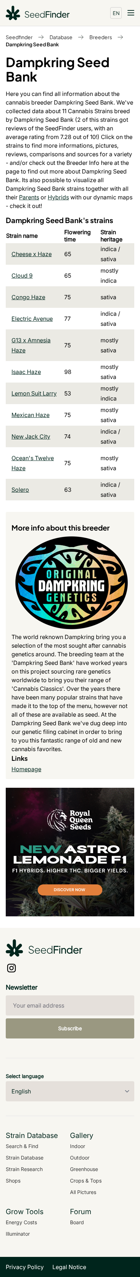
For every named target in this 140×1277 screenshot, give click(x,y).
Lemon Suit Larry (34, 393)
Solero (20, 489)
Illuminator (18, 1234)
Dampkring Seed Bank (32, 44)
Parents (29, 197)
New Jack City (30, 436)
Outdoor (79, 1158)
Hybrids (58, 197)
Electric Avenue (32, 318)
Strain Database (24, 1158)
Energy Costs (21, 1222)
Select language (25, 1076)
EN (116, 13)
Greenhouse (84, 1169)
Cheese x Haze (31, 254)
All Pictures (83, 1192)
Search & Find (22, 1146)
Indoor (77, 1146)
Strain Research (24, 1169)
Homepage (26, 769)
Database (61, 37)
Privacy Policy (25, 1267)
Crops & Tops (86, 1180)
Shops (13, 1180)
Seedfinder (19, 37)
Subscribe (70, 1028)
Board (77, 1222)
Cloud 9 (22, 275)
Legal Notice (69, 1267)
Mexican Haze (30, 414)
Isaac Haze (26, 371)
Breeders (100, 37)
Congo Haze (28, 297)
